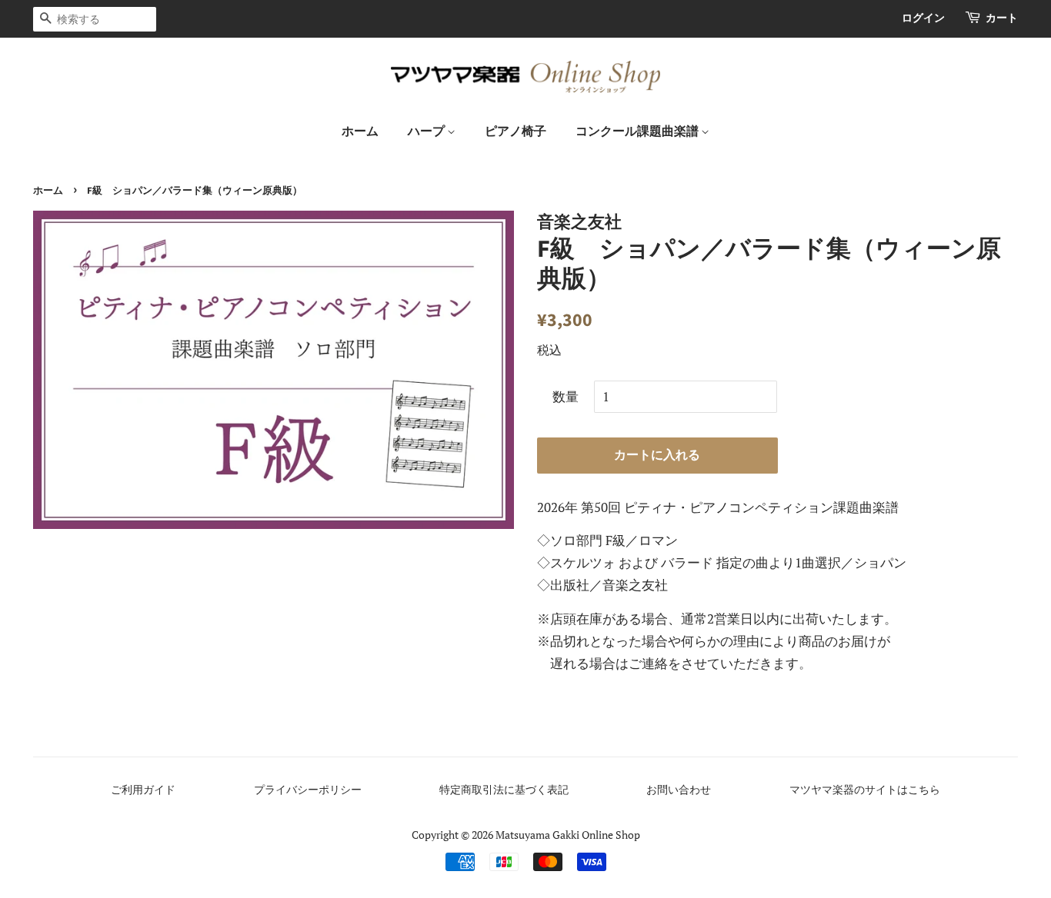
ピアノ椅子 (515, 131)
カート (1002, 18)
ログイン (923, 18)
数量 (565, 396)
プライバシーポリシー (308, 789)
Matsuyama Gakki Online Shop (567, 834)
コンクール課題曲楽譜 (638, 131)
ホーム (360, 131)
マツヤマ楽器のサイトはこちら (864, 789)
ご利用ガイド (143, 789)
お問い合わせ (678, 789)
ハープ (427, 131)
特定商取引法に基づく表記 (504, 789)
